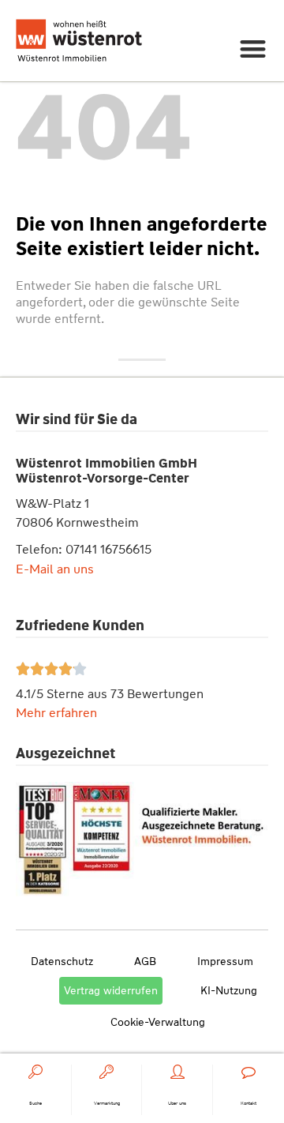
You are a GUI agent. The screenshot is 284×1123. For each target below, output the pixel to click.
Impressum (225, 961)
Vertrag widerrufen (111, 990)
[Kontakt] (248, 1072)
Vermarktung (107, 1102)
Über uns (177, 1102)
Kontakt (248, 1102)
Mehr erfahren (56, 712)
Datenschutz (62, 961)
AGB (145, 961)
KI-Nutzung (228, 990)
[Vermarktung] (106, 1072)
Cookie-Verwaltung (157, 1022)
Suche (35, 1102)
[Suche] (35, 1072)
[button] (254, 48)
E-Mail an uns (55, 569)
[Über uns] (177, 1072)
